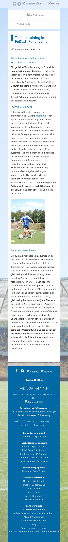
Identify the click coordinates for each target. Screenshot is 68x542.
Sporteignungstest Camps (34, 527)
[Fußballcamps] (35, 15)
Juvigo (34, 524)
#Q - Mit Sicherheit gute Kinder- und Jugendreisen (34, 531)
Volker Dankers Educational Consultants (34, 513)
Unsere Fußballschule (34, 481)
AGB (17, 421)
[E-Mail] (15, 4)
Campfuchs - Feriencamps (34, 520)
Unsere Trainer (34, 492)
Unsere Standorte (34, 499)
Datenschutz (30, 421)
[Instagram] (28, 3)
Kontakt (45, 421)
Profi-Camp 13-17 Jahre (34, 450)
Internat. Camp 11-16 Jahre (34, 457)
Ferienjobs (24, 425)
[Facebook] (19, 4)
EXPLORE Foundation (34, 509)
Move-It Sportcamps (34, 516)
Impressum (39, 425)
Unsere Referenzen (34, 495)
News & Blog (34, 488)
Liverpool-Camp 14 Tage (34, 436)
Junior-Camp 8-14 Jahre (34, 446)
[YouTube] (53, 3)
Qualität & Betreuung (34, 484)
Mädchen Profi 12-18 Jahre (34, 461)
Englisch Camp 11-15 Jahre (34, 453)
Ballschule (40, 115)
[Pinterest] (41, 3)
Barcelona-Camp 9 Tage (34, 471)
